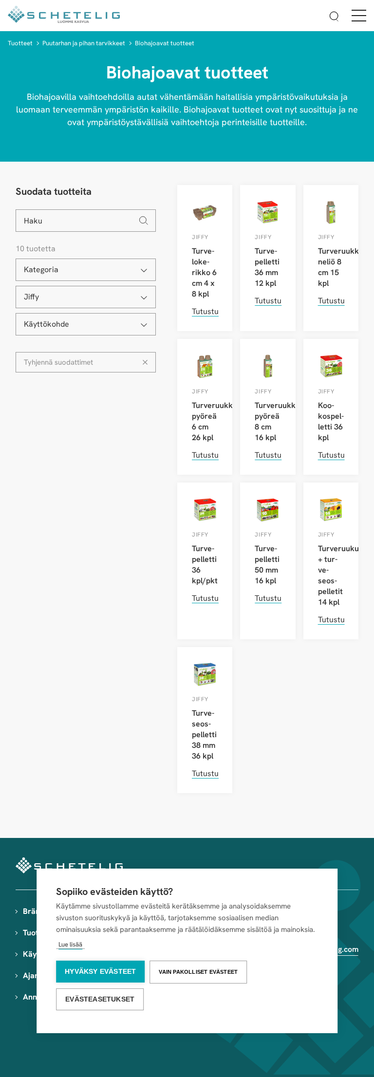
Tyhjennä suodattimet (58, 362)
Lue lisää (70, 944)
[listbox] (86, 270)
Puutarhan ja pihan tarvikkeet (83, 43)
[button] (334, 18)
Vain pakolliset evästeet (198, 972)
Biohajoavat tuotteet (164, 43)
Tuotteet (20, 43)
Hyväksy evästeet (100, 971)
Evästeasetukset (99, 999)
